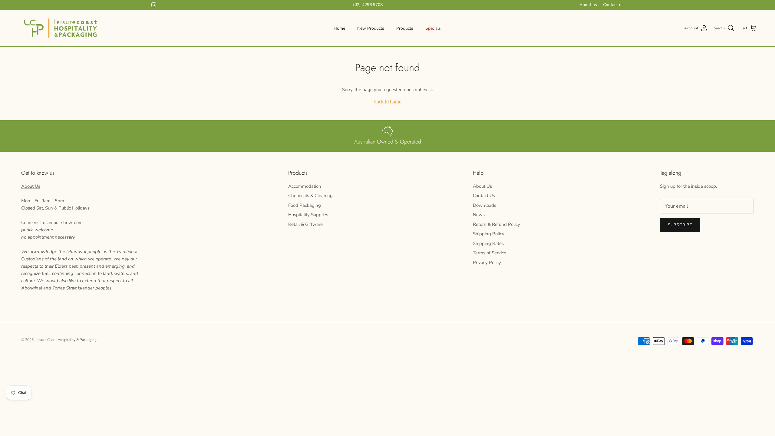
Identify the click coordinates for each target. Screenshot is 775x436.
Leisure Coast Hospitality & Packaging (66, 339)
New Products (370, 28)
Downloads (484, 205)
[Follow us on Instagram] (153, 4)
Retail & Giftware (305, 224)
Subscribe (680, 225)
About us (588, 5)
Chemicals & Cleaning (310, 196)
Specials (433, 28)
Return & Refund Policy (496, 224)
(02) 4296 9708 (368, 5)
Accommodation (304, 186)
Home (339, 28)
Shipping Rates (488, 243)
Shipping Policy (488, 234)
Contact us (613, 5)
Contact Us (484, 196)
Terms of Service (489, 253)
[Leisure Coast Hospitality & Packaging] (60, 28)
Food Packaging (304, 205)
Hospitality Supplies (308, 215)
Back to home (387, 101)
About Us (30, 186)
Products (404, 28)
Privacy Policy (487, 262)
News (479, 215)
